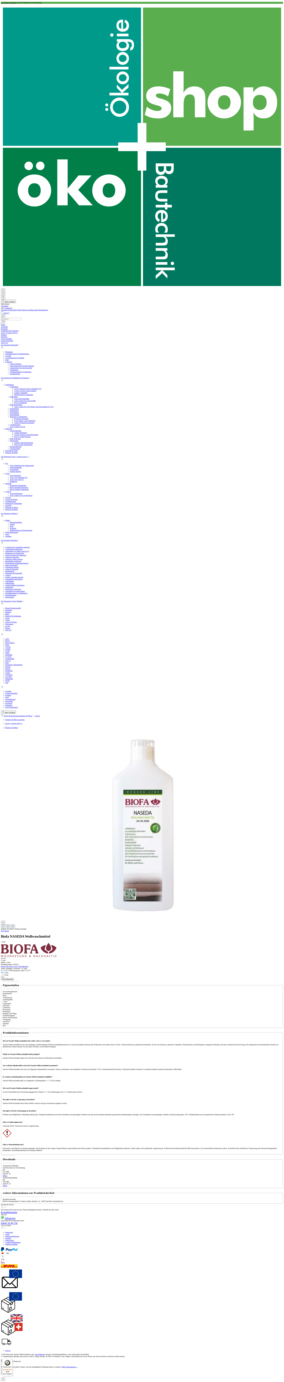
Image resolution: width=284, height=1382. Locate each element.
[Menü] (3, 290)
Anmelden (4, 306)
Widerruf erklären (11, 1244)
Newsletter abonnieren (9, 3)
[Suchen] (3, 294)
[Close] (3, 922)
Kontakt (8, 1238)
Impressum (9, 1232)
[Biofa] (28, 956)
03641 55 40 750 (9, 1223)
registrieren (8, 308)
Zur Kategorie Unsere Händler (12, 601)
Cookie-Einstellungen (13, 1242)
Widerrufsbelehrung (12, 1236)
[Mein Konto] (3, 297)
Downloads (5, 931)
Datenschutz (9, 1240)
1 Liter (6, 973)
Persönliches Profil (15, 310)
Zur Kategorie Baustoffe (9, 345)
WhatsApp (9, 1218)
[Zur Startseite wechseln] (142, 287)
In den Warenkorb (7, 979)
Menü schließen (10, 302)
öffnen (5, 1176)
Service (8, 1351)
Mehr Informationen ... (70, 1367)
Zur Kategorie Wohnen (9, 513)
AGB (7, 1234)
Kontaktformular (9, 1212)
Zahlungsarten (34, 310)
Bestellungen (43, 310)
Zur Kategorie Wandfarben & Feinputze (15, 378)
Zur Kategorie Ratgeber (9, 540)
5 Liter (6, 975)
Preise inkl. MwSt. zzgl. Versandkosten (14, 966)
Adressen (25, 310)
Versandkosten (40, 1354)
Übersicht (4, 310)
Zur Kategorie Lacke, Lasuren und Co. (15, 457)
